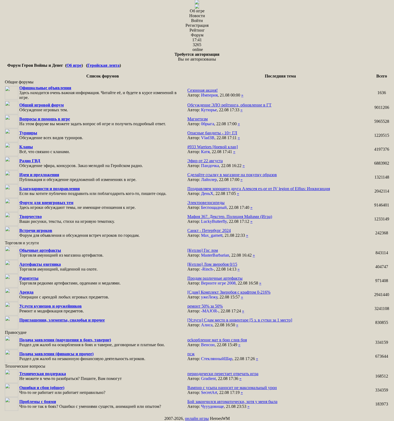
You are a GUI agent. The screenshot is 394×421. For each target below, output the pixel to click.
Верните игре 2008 (218, 283)
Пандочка (210, 165)
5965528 (381, 121)
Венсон (208, 344)
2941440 (381, 294)
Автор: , (215, 92)
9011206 (381, 107)
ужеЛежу (209, 297)
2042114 (381, 191)
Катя (205, 151)
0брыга (207, 123)
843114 (382, 252)
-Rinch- (207, 269)
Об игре (73, 65)
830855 (381, 322)
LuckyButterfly (214, 221)
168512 (381, 376)
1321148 (381, 177)
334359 (381, 390)
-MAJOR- (209, 311)
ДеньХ (207, 193)
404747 (381, 266)
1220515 (381, 135)
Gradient (208, 378)
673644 (381, 356)
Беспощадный (214, 207)
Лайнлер (209, 179)
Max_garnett (211, 235)
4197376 (381, 149)
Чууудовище (212, 406)
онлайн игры (197, 418)
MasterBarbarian (215, 255)
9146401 (381, 205)
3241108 (381, 308)
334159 (381, 342)
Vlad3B (207, 137)
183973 (381, 404)
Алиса (207, 325)
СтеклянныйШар (216, 358)
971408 (381, 280)
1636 (381, 92)
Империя (209, 95)
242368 (381, 233)
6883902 (381, 163)
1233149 (381, 219)
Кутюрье (209, 110)
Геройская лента (103, 65)
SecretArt (209, 392)
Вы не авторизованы (197, 56)
